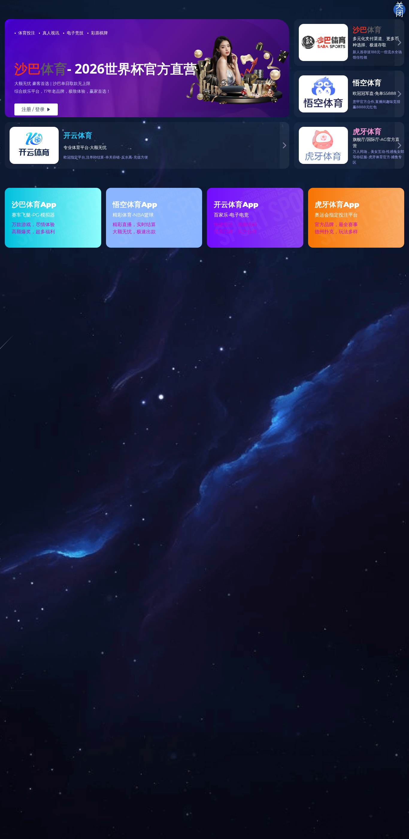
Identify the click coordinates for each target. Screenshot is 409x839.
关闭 (399, 10)
